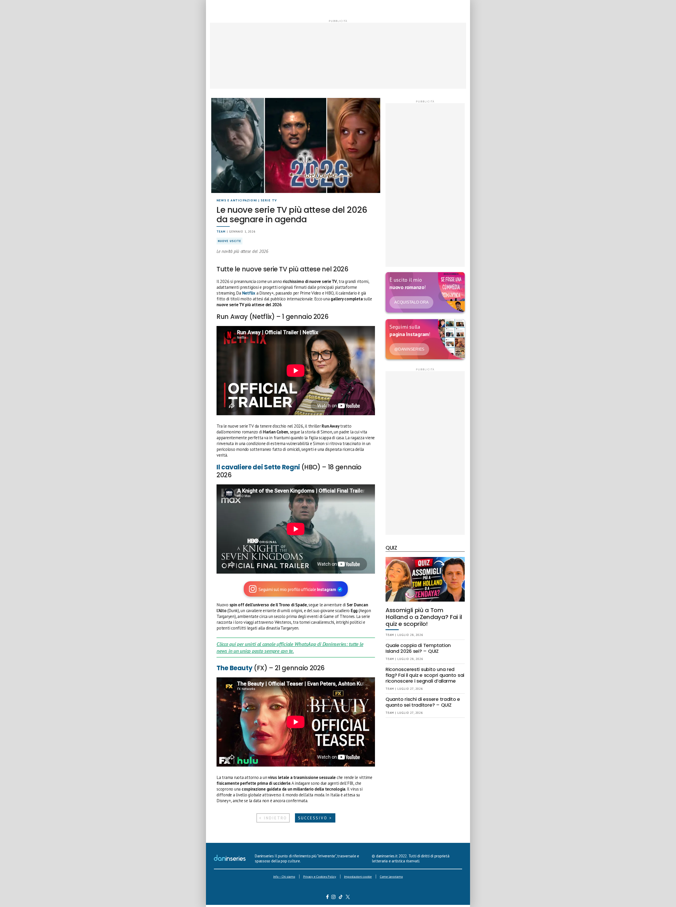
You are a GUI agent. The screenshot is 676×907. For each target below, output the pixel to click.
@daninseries (409, 349)
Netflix (248, 293)
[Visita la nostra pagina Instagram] (333, 897)
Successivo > (315, 817)
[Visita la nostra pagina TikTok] (341, 897)
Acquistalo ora (411, 302)
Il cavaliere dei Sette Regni (259, 467)
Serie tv (269, 200)
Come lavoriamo (391, 876)
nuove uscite (229, 241)
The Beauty (234, 668)
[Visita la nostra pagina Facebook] (327, 897)
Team (221, 231)
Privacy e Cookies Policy (319, 876)
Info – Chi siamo (284, 876)
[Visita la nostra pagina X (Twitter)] (348, 897)
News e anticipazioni (237, 200)
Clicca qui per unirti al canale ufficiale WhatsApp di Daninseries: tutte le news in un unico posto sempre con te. (290, 647)
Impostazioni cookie (358, 876)
